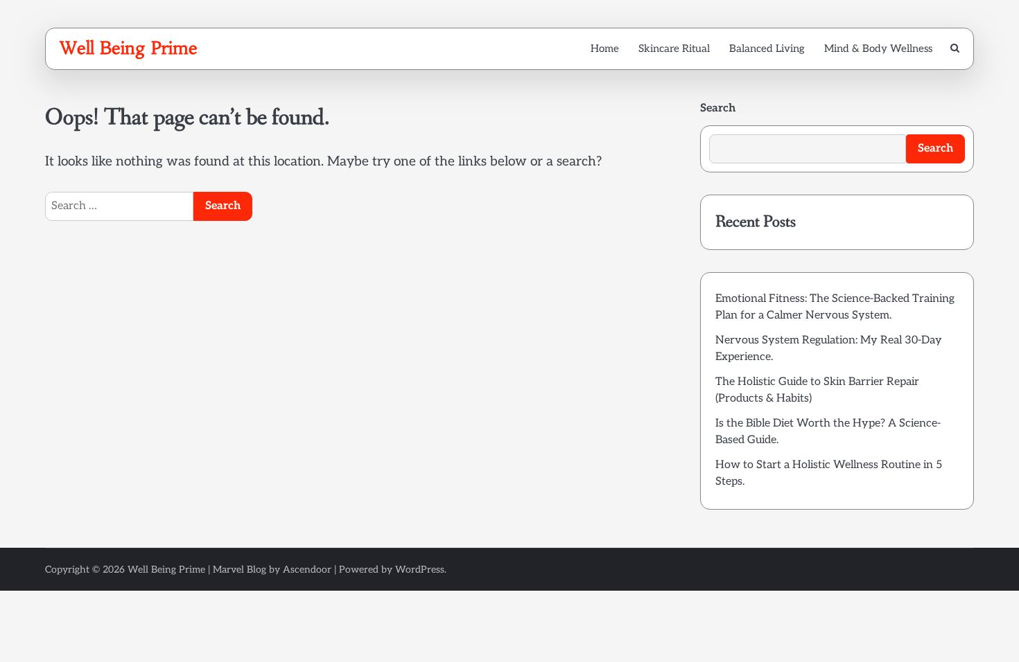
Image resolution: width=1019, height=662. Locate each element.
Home (605, 48)
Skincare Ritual (674, 48)
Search (717, 108)
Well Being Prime (129, 48)
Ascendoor (307, 569)
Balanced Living (767, 48)
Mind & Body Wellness (878, 48)
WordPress (419, 569)
